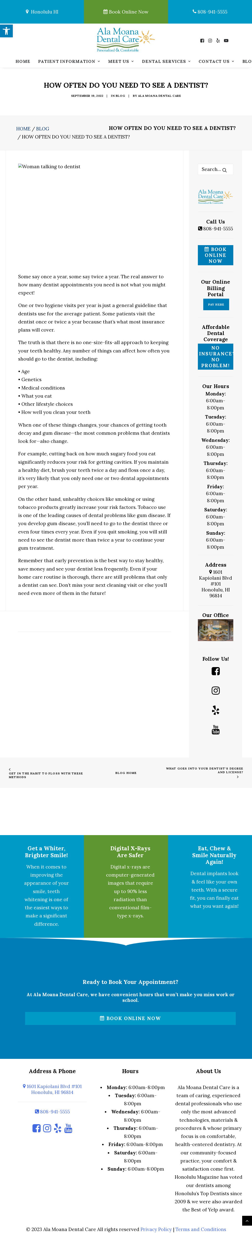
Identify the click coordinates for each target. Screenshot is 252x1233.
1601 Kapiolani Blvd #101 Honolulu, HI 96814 (215, 584)
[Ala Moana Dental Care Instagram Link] (215, 691)
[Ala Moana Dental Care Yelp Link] (215, 711)
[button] (203, 40)
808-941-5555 (211, 12)
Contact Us (214, 61)
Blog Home (126, 773)
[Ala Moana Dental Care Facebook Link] (215, 672)
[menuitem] (22, 61)
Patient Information (66, 61)
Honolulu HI (43, 12)
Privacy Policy (156, 1229)
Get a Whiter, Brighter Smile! (46, 851)
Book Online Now (128, 12)
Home (23, 61)
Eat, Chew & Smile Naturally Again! (214, 855)
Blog (120, 96)
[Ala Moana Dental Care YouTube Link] (215, 730)
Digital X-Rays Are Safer (130, 851)
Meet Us (118, 61)
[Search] (215, 169)
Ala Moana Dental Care (159, 96)
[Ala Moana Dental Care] (126, 39)
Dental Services (164, 61)
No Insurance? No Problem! (216, 356)
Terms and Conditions (200, 1229)
